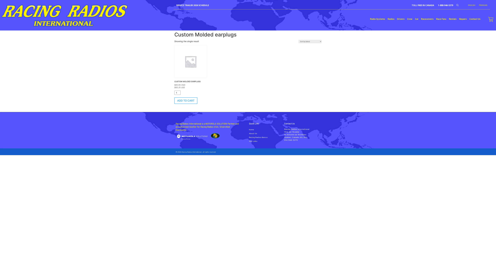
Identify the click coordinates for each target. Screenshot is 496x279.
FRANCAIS (483, 5)
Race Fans (441, 19)
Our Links (253, 141)
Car (417, 19)
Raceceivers (427, 19)
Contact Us (475, 19)
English (471, 5)
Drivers (401, 19)
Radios (391, 19)
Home (251, 130)
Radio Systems (377, 19)
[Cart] (490, 19)
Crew (409, 19)
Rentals (453, 19)
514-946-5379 (291, 140)
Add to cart (186, 100)
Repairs (463, 19)
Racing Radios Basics (258, 138)
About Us (253, 134)
